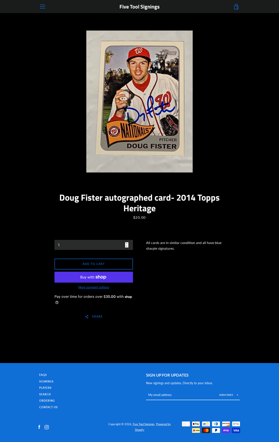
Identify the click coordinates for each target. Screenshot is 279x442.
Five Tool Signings (139, 6)
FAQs (43, 375)
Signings (46, 381)
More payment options (93, 287)
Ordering (47, 400)
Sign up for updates (167, 375)
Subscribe (226, 395)
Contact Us (48, 407)
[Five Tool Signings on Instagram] (46, 427)
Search (45, 394)
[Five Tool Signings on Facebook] (39, 427)
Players (45, 387)
